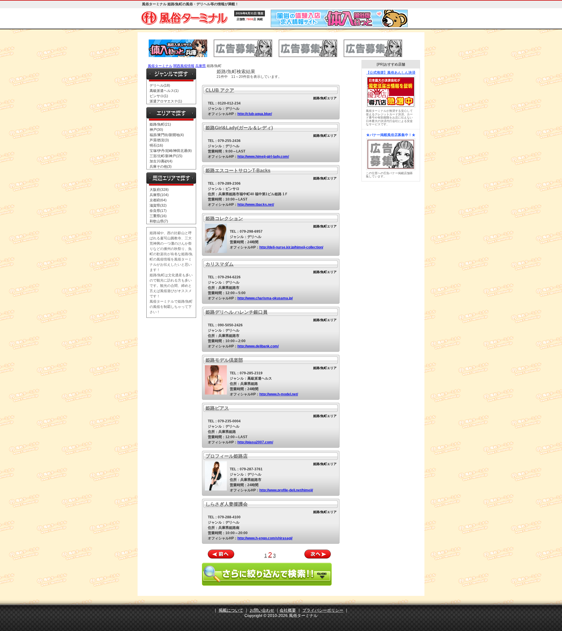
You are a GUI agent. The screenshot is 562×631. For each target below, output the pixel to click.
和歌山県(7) (159, 221)
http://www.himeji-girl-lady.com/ (263, 157)
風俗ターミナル (160, 66)
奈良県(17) (158, 211)
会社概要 (288, 610)
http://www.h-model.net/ (278, 394)
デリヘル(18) (160, 85)
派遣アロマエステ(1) (166, 101)
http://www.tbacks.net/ (255, 205)
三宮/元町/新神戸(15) (166, 156)
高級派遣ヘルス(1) (164, 91)
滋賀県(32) (158, 205)
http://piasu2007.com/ (255, 442)
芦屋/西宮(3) (159, 140)
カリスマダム (219, 264)
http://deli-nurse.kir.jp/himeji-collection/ (291, 247)
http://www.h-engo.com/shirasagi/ (264, 538)
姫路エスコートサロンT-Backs (237, 170)
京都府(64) (158, 200)
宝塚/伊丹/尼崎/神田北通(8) (171, 151)
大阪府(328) (159, 190)
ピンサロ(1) (159, 96)
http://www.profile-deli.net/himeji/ (286, 490)
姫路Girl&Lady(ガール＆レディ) (239, 127)
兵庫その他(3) (161, 166)
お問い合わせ (262, 610)
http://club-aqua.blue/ (254, 114)
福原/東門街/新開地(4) (167, 135)
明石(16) (156, 145)
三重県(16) (158, 216)
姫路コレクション (224, 218)
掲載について (231, 610)
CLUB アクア (219, 90)
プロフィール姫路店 (226, 456)
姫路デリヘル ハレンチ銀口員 (236, 312)
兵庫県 (200, 66)
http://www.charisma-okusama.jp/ (265, 298)
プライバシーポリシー (322, 610)
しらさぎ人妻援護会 (226, 504)
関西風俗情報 (183, 66)
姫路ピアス (217, 408)
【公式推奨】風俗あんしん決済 (390, 73)
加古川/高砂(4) (161, 161)
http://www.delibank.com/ (258, 346)
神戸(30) (156, 130)
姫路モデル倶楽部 (224, 360)
